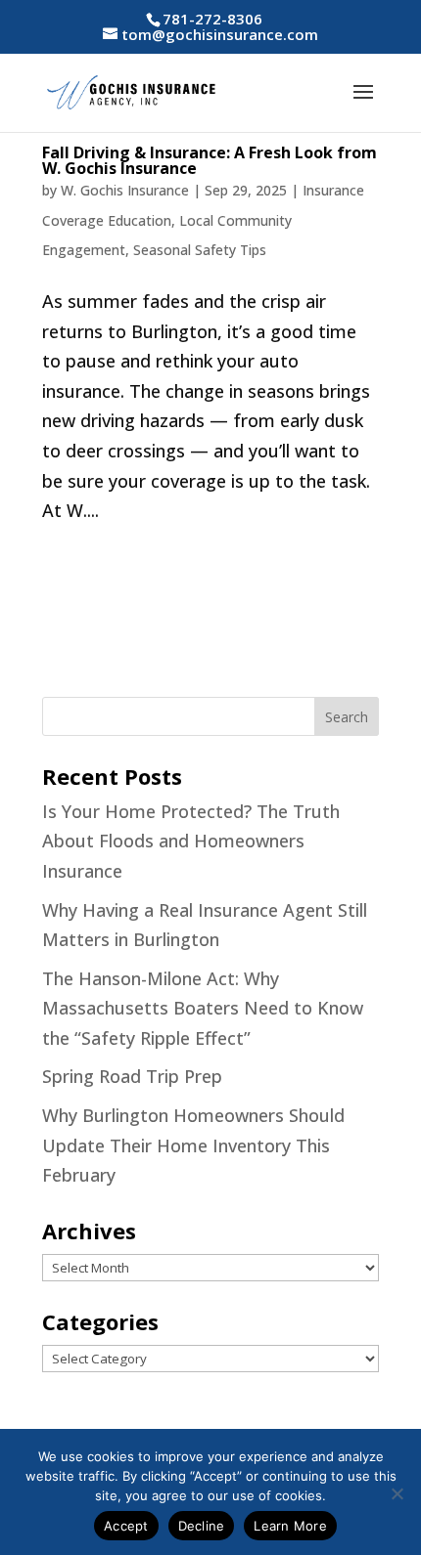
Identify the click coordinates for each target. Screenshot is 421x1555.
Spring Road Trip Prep (132, 1076)
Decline (201, 1525)
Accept (126, 1525)
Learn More (290, 1525)
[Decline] (396, 1493)
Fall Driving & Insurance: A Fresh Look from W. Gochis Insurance (209, 160)
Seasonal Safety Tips (199, 249)
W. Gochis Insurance (125, 190)
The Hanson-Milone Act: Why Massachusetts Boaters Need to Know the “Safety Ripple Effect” (202, 1008)
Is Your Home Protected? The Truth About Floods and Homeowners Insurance (191, 841)
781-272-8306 (212, 18)
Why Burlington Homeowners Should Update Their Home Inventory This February (193, 1145)
